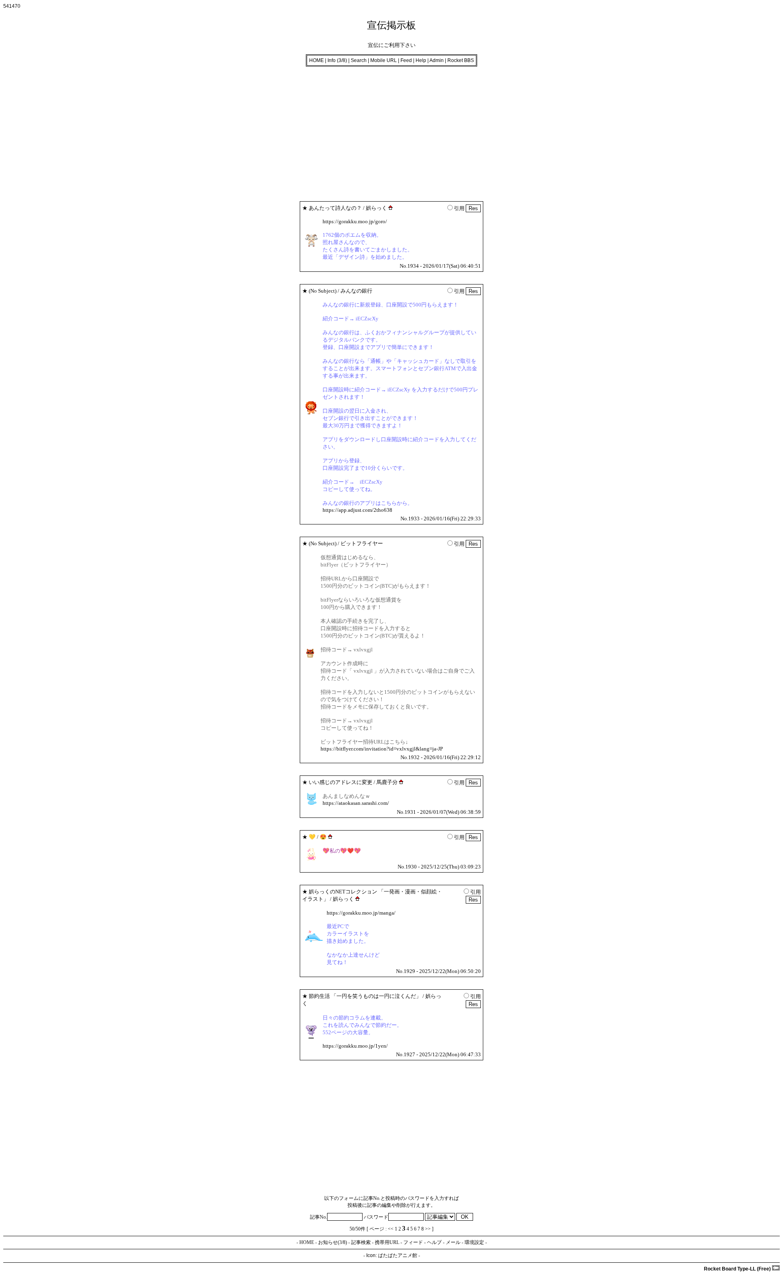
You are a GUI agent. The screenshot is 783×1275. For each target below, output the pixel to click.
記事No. (318, 1217)
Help (421, 60)
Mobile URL (383, 60)
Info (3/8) (337, 60)
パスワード (376, 1217)
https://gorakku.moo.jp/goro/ (355, 221)
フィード (413, 1242)
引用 (459, 208)
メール (453, 1242)
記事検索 (361, 1242)
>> (428, 1229)
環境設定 (474, 1242)
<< (391, 1229)
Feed (406, 60)
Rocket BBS (460, 60)
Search (359, 60)
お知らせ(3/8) (332, 1242)
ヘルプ (434, 1242)
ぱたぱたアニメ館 (397, 1255)
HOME (316, 60)
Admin (436, 60)
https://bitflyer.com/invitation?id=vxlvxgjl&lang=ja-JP (382, 749)
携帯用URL (387, 1242)
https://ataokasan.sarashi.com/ (356, 803)
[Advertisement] (248, 132)
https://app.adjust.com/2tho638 (357, 510)
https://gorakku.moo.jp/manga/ (361, 913)
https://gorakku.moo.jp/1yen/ (355, 1046)
